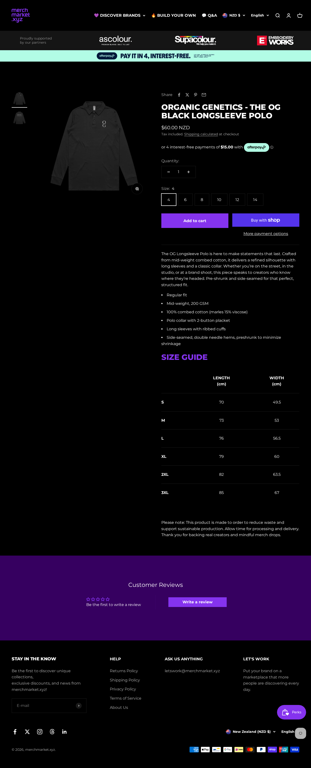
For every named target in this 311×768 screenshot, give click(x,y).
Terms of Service (125, 698)
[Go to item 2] (19, 118)
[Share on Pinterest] (195, 95)
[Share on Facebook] (179, 95)
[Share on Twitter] (187, 95)
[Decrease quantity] (169, 172)
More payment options (265, 233)
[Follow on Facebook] (15, 731)
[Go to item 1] (19, 99)
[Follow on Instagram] (39, 731)
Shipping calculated (201, 134)
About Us (119, 707)
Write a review (197, 602)
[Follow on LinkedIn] (64, 731)
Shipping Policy (125, 680)
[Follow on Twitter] (27, 731)
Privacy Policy (123, 689)
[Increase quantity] (188, 172)
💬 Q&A (209, 15)
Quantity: (170, 161)
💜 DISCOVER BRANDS (117, 15)
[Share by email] (204, 95)
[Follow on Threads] (52, 731)
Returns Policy (124, 671)
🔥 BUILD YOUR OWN (173, 15)
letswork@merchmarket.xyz (192, 671)
